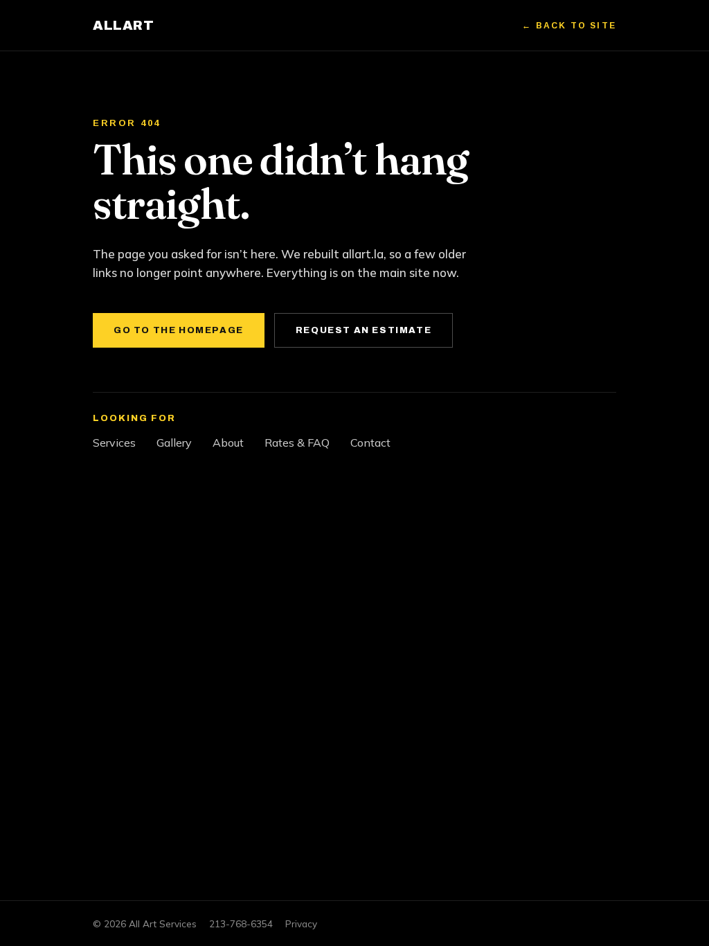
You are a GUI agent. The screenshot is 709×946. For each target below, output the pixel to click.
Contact (370, 442)
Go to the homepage (179, 330)
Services (114, 442)
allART (123, 25)
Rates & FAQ (297, 442)
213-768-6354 (241, 923)
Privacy (301, 923)
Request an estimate (363, 330)
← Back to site (569, 25)
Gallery (174, 442)
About (228, 442)
